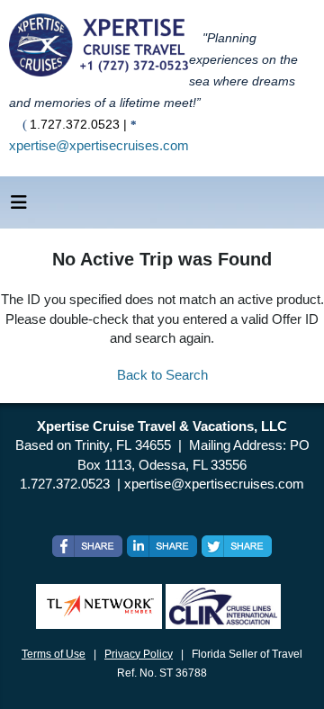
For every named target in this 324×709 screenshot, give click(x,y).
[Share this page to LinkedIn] (162, 546)
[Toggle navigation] (18, 207)
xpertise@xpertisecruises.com (99, 145)
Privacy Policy (138, 654)
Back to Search (162, 374)
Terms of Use (54, 654)
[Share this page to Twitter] (237, 546)
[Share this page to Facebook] (87, 546)
